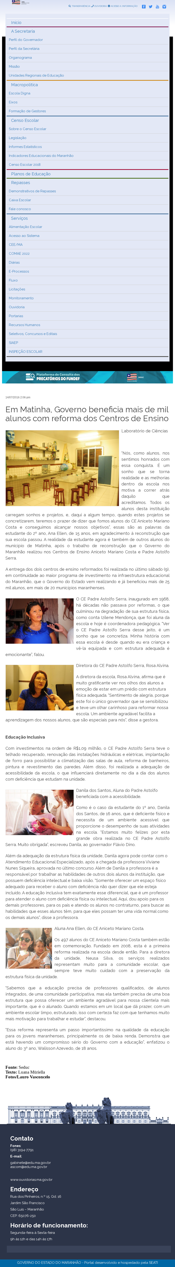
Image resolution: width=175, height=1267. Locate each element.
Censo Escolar (25, 120)
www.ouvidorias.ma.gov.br (31, 1180)
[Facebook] (143, 6)
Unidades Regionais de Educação (36, 75)
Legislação (17, 138)
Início (16, 22)
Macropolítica (24, 84)
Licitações (17, 289)
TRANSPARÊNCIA (80, 6)
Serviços (19, 218)
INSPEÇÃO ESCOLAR (25, 352)
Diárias (14, 262)
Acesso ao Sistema (24, 236)
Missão (14, 66)
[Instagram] (163, 6)
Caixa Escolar (20, 200)
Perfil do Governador (26, 40)
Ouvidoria (17, 307)
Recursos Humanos (24, 325)
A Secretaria (23, 31)
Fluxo (13, 280)
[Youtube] (156, 6)
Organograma (20, 58)
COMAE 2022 (19, 254)
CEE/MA (16, 245)
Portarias (16, 316)
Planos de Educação (31, 173)
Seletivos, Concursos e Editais (33, 334)
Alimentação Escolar (25, 227)
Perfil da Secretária (24, 49)
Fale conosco (20, 209)
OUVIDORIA (100, 6)
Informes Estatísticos (25, 147)
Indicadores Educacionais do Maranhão (41, 156)
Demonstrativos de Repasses (32, 191)
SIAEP (13, 343)
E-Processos (19, 271)
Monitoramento (21, 298)
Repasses (20, 182)
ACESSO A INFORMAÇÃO (123, 6)
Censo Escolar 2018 (25, 165)
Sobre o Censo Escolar (27, 129)
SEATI (153, 1263)
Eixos (13, 102)
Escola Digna (19, 93)
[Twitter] (149, 6)
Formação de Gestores (27, 111)
